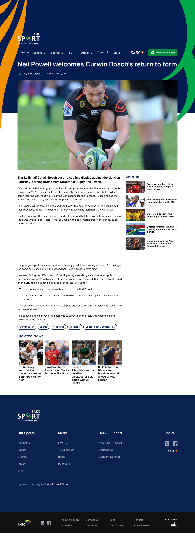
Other (21, 470)
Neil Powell (58, 326)
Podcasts (64, 463)
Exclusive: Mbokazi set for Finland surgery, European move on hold (160, 186)
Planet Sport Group (57, 484)
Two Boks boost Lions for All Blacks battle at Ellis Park (57, 370)
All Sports (24, 443)
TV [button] (70, 52)
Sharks (43, 326)
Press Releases (142, 525)
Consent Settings (110, 456)
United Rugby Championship (100, 326)
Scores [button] (55, 52)
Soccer (22, 449)
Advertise (66, 525)
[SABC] (25, 523)
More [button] (116, 52)
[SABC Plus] (172, 451)
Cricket (22, 456)
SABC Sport (34, 73)
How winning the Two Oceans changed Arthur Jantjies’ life (162, 200)
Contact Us (106, 449)
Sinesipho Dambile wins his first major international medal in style (162, 229)
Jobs (112, 519)
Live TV (63, 443)
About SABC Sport (110, 443)
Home (25, 52)
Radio (61, 456)
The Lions (75, 326)
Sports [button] (37, 52)
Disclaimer (91, 525)
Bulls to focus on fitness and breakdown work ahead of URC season (109, 373)
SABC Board (117, 525)
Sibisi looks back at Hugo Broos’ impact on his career (160, 215)
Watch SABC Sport (165, 52)
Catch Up (103, 52)
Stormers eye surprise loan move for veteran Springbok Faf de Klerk (30, 373)
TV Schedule (66, 449)
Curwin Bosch (27, 326)
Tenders (138, 519)
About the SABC (70, 519)
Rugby (22, 463)
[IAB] (174, 524)
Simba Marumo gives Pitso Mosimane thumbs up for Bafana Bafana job (160, 243)
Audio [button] (85, 52)
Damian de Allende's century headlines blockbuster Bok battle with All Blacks (83, 375)
